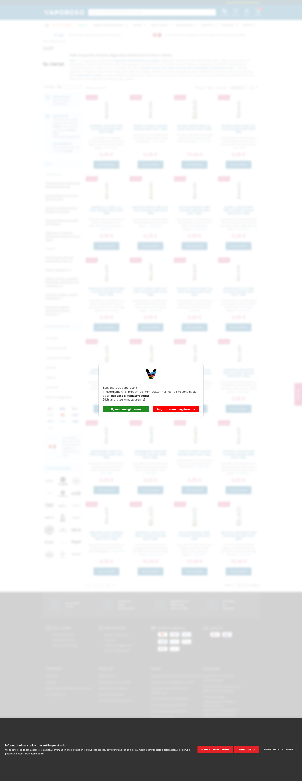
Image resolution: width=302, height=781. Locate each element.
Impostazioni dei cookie (278, 749)
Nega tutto (247, 749)
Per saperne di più (34, 753)
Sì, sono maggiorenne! (126, 409)
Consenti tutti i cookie (215, 749)
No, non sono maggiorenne (176, 409)
